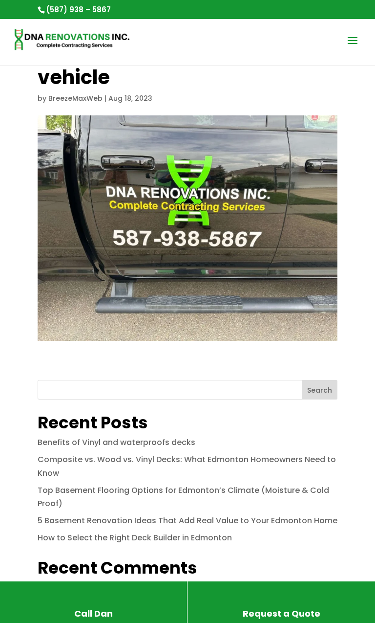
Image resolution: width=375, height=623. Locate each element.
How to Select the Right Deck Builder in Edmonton (135, 537)
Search (319, 390)
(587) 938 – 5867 (78, 9)
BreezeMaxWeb (75, 98)
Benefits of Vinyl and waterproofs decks (116, 442)
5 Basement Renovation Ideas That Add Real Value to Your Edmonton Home (187, 520)
